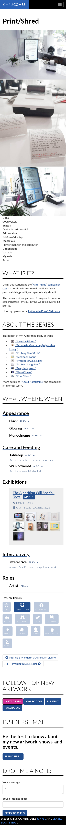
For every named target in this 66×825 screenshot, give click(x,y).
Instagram (13, 701)
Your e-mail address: (15, 798)
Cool (7, 621)
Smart (7, 633)
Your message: (12, 782)
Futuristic (22, 621)
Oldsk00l (52, 621)
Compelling (22, 609)
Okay (37, 621)
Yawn (7, 645)
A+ (6, 609)
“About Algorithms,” (32, 381)
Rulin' (35, 633)
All (6, 663)
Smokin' (21, 633)
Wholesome (52, 633)
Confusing (41, 609)
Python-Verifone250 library (44, 311)
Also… (24, 421)
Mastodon (34, 701)
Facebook (12, 707)
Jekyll (41, 818)
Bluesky (53, 701)
